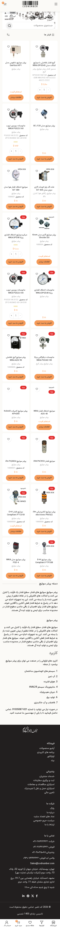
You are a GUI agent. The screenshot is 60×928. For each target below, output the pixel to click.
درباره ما (50, 812)
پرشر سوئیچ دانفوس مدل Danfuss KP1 (15, 64)
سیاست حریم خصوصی (43, 820)
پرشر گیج (39, 363)
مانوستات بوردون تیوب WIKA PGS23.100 (15, 291)
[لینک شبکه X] (32, 896)
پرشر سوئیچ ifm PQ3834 (15, 461)
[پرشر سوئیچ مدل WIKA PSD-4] (16, 548)
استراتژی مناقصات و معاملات (41, 784)
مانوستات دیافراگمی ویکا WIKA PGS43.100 (44, 359)
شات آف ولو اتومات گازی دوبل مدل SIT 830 (44, 189)
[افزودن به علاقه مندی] (37, 47)
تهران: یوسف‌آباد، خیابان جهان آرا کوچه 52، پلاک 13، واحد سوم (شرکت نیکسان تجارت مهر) (31, 870)
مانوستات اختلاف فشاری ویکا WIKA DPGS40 (44, 291)
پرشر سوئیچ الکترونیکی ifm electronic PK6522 (44, 513)
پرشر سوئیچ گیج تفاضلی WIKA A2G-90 (16, 359)
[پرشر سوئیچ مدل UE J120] (44, 114)
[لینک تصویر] (30, 729)
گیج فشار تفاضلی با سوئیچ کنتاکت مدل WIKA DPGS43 (44, 64)
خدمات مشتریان (46, 776)
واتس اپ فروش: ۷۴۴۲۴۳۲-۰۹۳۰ (38, 858)
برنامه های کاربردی (45, 752)
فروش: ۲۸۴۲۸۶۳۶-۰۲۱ (43, 847)
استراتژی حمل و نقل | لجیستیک (39, 788)
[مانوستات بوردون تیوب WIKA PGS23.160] (16, 114)
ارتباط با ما (49, 824)
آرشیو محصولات (46, 748)
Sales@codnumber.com (42, 863)
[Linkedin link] (23, 896)
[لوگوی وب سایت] (30, 4)
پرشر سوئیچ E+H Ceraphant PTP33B (44, 561)
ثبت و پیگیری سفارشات (43, 780)
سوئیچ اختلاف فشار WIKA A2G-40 (44, 412)
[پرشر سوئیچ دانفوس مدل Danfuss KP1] (16, 51)
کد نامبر (38, 907)
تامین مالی (49, 792)
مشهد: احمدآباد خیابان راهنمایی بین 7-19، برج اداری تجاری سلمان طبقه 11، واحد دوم (32, 880)
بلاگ (52, 808)
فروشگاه (50, 743)
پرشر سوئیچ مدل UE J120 (44, 125)
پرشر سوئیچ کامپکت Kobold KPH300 (16, 412)
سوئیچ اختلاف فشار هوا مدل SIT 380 (16, 189)
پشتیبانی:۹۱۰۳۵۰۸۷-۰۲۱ (43, 852)
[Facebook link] (37, 896)
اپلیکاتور (50, 756)
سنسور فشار (51, 69)
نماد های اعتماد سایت (44, 816)
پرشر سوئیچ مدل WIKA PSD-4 (15, 561)
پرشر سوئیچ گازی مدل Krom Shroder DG (44, 236)
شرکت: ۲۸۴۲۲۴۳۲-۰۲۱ (43, 841)
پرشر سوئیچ (41, 69)
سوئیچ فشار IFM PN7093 (44, 461)
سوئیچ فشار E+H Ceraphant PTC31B (16, 513)
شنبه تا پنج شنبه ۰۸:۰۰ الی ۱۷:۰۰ (39, 887)
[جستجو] (9, 26)
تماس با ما (49, 835)
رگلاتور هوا (42, 193)
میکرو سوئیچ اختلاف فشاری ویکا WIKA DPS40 (15, 236)
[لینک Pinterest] (28, 896)
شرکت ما (50, 803)
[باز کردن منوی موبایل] (56, 4)
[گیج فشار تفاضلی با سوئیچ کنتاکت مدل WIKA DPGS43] (44, 51)
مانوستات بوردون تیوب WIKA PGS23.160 (15, 127)
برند (52, 760)
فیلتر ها (47, 35)
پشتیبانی (50, 771)
